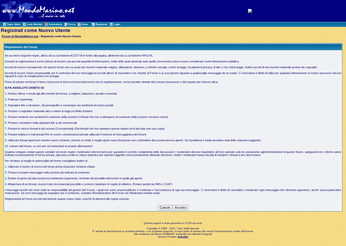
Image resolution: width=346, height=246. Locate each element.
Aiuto (85, 24)
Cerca (71, 24)
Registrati (101, 24)
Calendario (55, 24)
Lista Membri (35, 24)
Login (116, 24)
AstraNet (183, 236)
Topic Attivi (14, 24)
